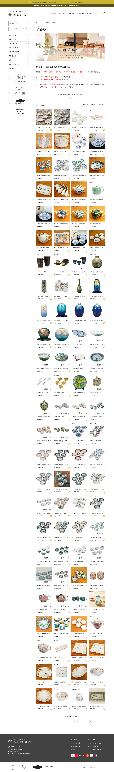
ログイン (90, 13)
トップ (38, 22)
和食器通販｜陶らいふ (94, 767)
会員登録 (81, 13)
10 (84, 721)
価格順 (93, 104)
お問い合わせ (71, 13)
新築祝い (54, 22)
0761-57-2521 (73, 2)
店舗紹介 (75, 739)
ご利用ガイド (94, 739)
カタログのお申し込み (96, 750)
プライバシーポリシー (96, 743)
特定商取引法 (76, 746)
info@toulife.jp (16, 749)
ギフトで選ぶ (46, 22)
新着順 (101, 104)
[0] (103, 14)
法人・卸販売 (94, 746)
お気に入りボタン (51, 130)
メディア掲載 (76, 743)
